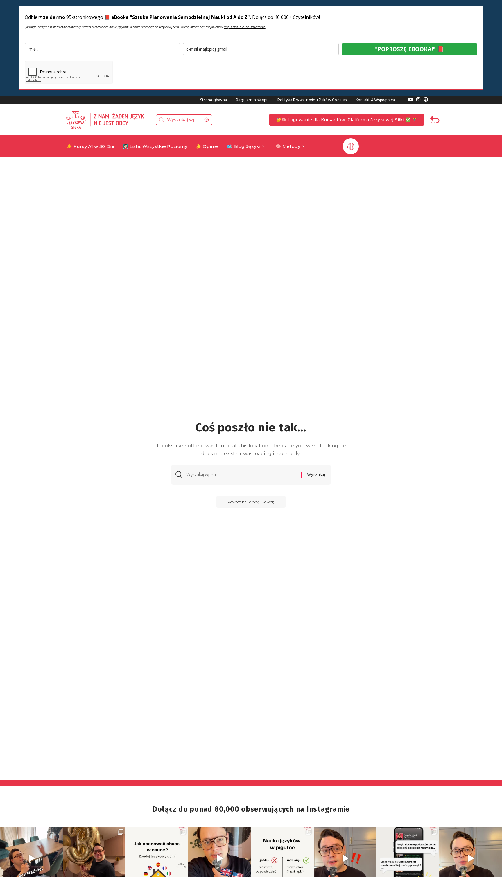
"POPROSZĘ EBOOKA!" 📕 (409, 49)
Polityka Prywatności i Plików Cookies (312, 100)
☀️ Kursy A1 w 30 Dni (90, 146)
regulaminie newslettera (245, 27)
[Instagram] (418, 99)
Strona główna (213, 100)
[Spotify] (426, 99)
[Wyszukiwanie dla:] (241, 474)
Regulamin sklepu (252, 100)
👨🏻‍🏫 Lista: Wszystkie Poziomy (155, 146)
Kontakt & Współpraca (375, 100)
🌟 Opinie (207, 146)
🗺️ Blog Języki (243, 146)
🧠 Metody (287, 146)
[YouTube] (411, 99)
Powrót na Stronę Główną (250, 502)
